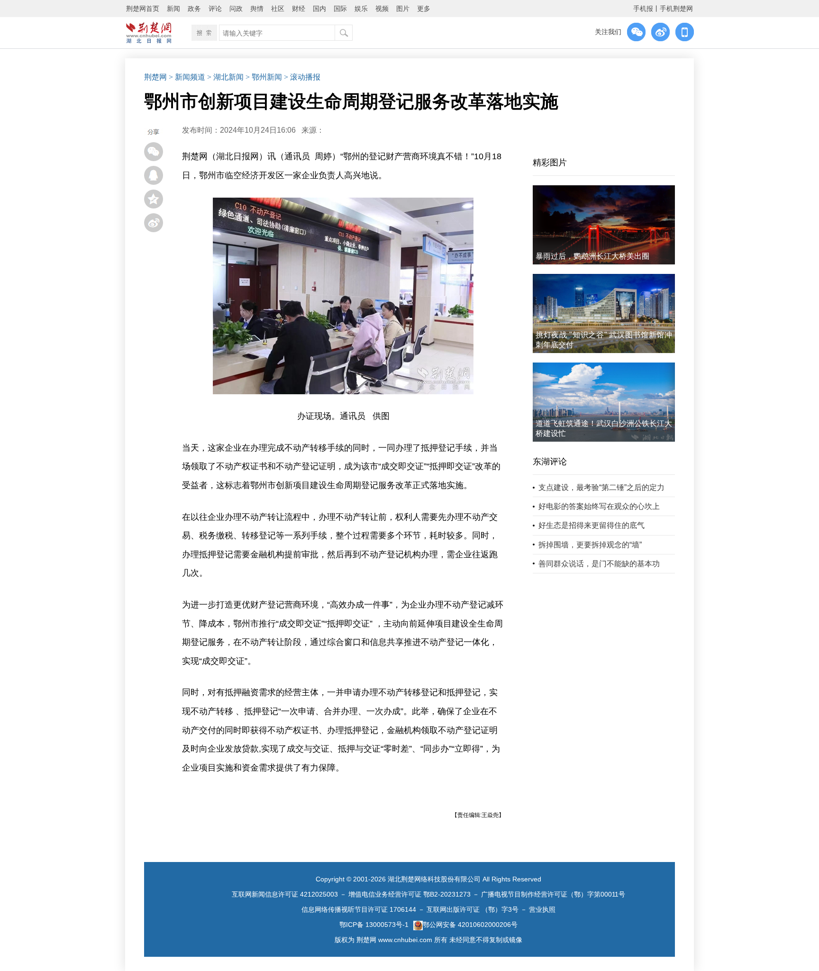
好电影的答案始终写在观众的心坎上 (599, 506)
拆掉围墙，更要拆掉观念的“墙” (590, 545)
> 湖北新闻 (225, 77)
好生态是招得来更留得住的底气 (591, 525)
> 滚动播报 (302, 77)
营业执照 (542, 909)
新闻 (173, 8)
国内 (319, 8)
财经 (298, 8)
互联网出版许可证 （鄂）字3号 (473, 909)
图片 (403, 8)
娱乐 (361, 8)
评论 (215, 8)
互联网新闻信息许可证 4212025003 (285, 894)
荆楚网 (155, 77)
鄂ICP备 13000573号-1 (374, 924)
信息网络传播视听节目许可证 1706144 (358, 909)
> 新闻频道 (187, 77)
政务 (194, 8)
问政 (236, 8)
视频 (382, 8)
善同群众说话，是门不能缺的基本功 (599, 564)
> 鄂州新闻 (264, 77)
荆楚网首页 (142, 8)
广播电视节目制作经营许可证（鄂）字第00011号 (553, 894)
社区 (277, 8)
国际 (340, 8)
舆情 (257, 8)
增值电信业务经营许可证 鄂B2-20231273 (409, 894)
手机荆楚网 (676, 8)
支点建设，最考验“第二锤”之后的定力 (601, 487)
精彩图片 (550, 162)
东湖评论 (550, 461)
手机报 (643, 8)
